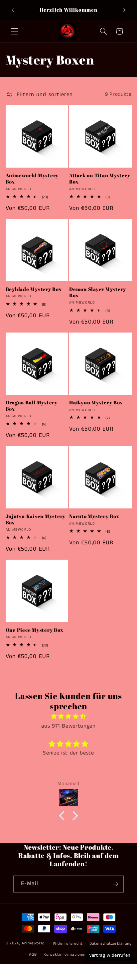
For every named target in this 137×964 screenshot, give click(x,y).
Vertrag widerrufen (109, 955)
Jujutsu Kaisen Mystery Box (36, 519)
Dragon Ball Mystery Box (32, 405)
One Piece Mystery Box (35, 630)
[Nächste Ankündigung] (124, 10)
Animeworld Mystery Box (32, 178)
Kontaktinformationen (65, 954)
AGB (33, 954)
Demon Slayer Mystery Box (97, 292)
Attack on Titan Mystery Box (99, 178)
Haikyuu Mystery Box (96, 402)
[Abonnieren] (115, 884)
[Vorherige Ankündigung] (13, 10)
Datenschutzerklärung (110, 943)
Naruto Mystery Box (94, 516)
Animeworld (33, 943)
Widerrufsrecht (68, 943)
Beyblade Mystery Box (34, 289)
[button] (15, 31)
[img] (69, 717)
